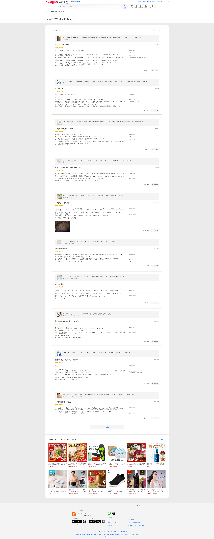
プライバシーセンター (92, 534)
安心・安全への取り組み (133, 522)
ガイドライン (106, 534)
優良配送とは (130, 519)
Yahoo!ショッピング (92, 531)
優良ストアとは (112, 522)
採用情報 (117, 534)
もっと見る (162, 439)
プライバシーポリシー (81, 534)
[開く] (62, 226)
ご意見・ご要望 (134, 534)
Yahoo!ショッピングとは (114, 519)
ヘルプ (167, 1)
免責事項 (112, 534)
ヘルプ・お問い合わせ (125, 534)
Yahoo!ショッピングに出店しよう (156, 1)
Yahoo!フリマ (123, 531)
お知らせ (110, 525)
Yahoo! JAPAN (142, 1)
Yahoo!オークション (113, 531)
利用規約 (100, 534)
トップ (47, 11)
